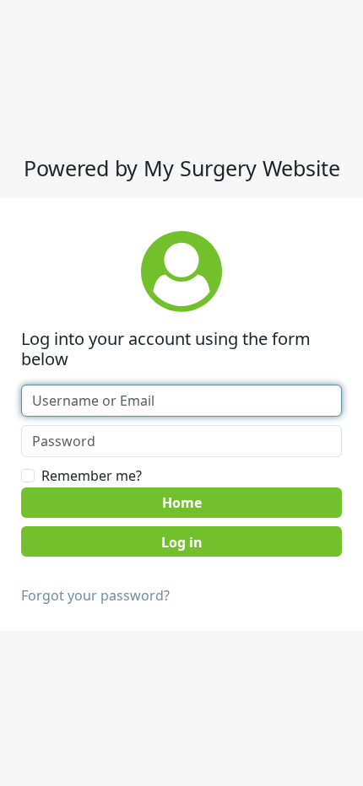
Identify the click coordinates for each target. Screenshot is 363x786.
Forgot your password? (95, 595)
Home (182, 502)
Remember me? (91, 475)
